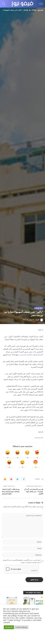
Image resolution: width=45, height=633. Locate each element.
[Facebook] (23, 479)
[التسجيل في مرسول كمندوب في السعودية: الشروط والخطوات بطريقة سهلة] (33, 604)
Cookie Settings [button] (21, 627)
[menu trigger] (40, 4)
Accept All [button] (8, 627)
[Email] (5, 479)
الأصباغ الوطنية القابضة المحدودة (31, 355)
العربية (37, 319)
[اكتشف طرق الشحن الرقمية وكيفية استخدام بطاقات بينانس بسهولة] (12, 604)
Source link (38, 438)
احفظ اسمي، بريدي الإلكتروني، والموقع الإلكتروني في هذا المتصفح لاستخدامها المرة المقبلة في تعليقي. (22, 561)
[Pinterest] (11, 479)
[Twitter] (17, 479)
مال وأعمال (39, 308)
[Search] (4, 4)
